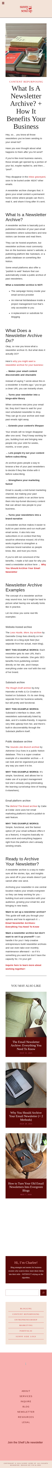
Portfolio (26, 1331)
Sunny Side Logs (26, 1336)
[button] (3, 3)
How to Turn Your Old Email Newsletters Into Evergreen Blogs (26, 1187)
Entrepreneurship (26, 1320)
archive (26, 632)
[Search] (43, 1293)
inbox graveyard (37, 177)
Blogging (26, 1309)
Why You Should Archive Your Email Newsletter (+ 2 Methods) (26, 1116)
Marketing (26, 1325)
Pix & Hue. (37, 1465)
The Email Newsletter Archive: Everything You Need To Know (26, 1045)
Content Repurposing (26, 1314)
